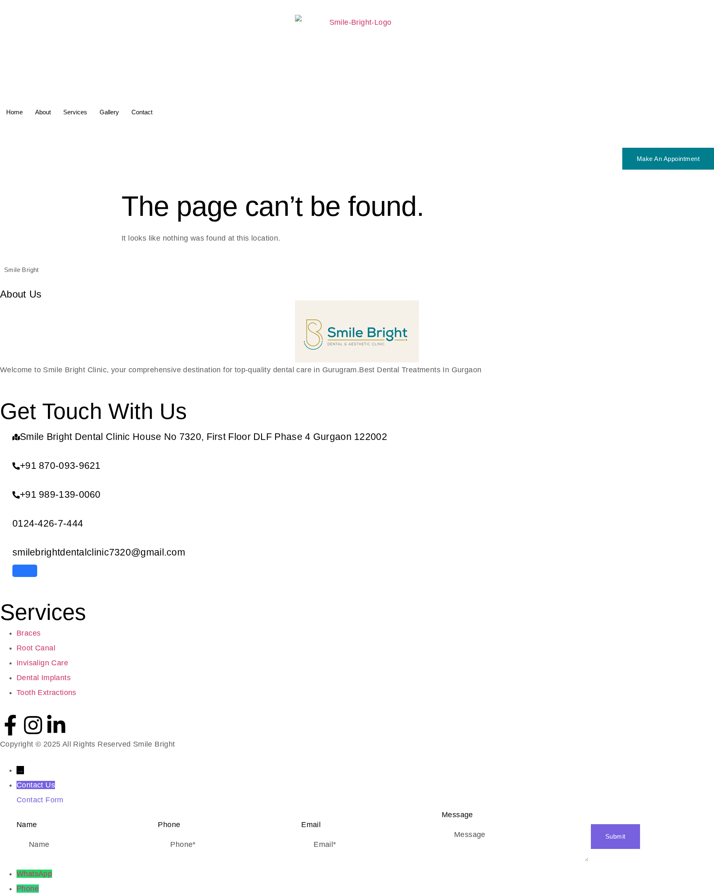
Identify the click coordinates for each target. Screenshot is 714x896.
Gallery (109, 112)
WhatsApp (34, 874)
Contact (141, 112)
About (43, 112)
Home (14, 112)
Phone (28, 888)
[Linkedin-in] (56, 725)
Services (75, 112)
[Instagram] (33, 725)
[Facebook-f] (10, 725)
